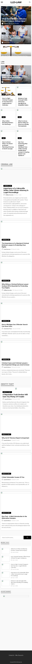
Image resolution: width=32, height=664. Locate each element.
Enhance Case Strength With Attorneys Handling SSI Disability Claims (23, 102)
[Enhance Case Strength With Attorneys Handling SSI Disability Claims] (24, 91)
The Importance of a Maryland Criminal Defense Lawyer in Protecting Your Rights (15, 245)
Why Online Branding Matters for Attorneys (7, 122)
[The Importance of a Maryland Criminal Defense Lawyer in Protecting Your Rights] (16, 231)
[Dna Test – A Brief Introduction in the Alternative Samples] (16, 503)
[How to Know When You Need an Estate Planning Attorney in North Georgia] (8, 135)
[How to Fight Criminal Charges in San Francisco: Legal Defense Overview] (16, 52)
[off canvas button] (2, 2)
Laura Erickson (7, 42)
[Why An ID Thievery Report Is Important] (16, 424)
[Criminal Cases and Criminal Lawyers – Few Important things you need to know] (16, 351)
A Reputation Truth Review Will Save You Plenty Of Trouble (15, 396)
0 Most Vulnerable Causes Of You (13, 477)
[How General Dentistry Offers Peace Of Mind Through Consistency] (6, 559)
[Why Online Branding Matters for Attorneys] (8, 114)
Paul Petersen (7, 23)
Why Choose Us (19, 655)
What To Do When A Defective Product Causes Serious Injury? (14, 20)
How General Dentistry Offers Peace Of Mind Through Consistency (13, 38)
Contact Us (11, 655)
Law (4, 33)
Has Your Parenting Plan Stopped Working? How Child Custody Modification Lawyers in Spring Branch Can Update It (23, 148)
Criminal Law (7, 185)
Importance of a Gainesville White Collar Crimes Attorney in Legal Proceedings (15, 190)
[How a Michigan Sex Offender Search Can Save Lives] (16, 312)
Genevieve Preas (8, 328)
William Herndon (9, 195)
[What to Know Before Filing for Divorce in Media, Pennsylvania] (24, 114)
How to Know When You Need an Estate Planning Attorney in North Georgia (8, 145)
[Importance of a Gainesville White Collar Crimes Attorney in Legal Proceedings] (16, 177)
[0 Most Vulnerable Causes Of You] (16, 463)
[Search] (29, 2)
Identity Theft (7, 392)
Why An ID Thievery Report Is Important (15, 438)
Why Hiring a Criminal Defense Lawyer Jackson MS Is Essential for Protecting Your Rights (15, 286)
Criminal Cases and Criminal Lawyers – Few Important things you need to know (15, 364)
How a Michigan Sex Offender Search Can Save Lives (15, 325)
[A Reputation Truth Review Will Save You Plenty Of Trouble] (16, 388)
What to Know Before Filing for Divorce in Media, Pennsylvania (23, 123)
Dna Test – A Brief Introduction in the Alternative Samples (14, 517)
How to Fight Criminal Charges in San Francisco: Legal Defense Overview (7, 102)
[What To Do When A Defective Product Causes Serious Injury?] (6, 551)
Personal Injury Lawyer (9, 16)
